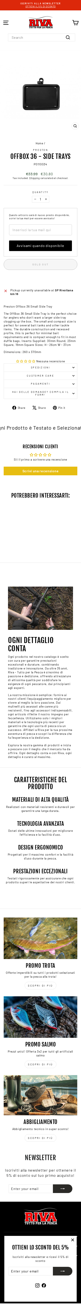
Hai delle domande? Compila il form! (40, 393)
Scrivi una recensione (40, 471)
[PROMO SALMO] (40, 1017)
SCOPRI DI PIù (40, 1064)
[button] (26, 361)
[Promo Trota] (40, 938)
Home (39, 143)
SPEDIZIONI (40, 367)
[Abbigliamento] (40, 1095)
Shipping (34, 177)
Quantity (40, 192)
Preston (40, 149)
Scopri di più (40, 985)
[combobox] (41, 37)
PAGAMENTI (40, 383)
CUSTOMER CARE (40, 375)
